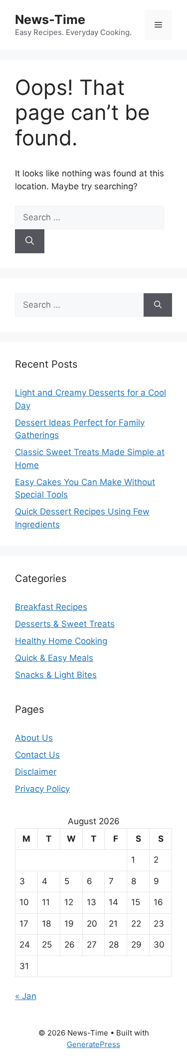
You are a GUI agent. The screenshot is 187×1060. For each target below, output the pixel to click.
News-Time (50, 19)
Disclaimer (35, 772)
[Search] (29, 241)
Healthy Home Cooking (61, 641)
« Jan (25, 996)
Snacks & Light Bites (56, 675)
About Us (34, 738)
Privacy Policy (42, 789)
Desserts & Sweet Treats (65, 624)
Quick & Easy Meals (54, 658)
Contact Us (37, 755)
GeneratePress (93, 1044)
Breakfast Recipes (51, 607)
